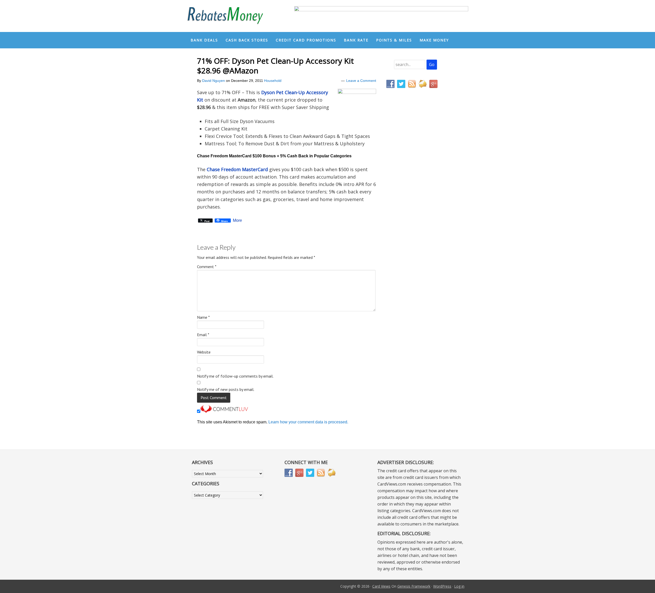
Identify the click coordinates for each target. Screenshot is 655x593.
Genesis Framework (413, 586)
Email (203, 334)
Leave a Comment (361, 81)
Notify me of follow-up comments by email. (235, 376)
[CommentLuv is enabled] (224, 411)
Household (272, 81)
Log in (459, 586)
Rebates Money (225, 16)
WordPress (442, 586)
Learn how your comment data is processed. (308, 422)
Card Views (381, 586)
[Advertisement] (410, 199)
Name (203, 317)
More (237, 220)
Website (204, 352)
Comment (206, 266)
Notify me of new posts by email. (225, 389)
